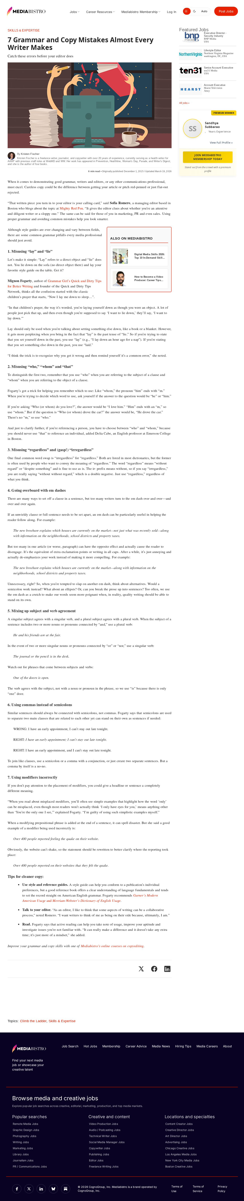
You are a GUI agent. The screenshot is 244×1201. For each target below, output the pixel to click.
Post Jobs (226, 11)
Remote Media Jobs (25, 1123)
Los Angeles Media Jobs (181, 1154)
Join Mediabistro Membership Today (207, 157)
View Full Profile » (221, 142)
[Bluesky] (53, 1188)
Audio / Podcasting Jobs (104, 1129)
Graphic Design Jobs (26, 1129)
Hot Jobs (90, 1046)
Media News (161, 1046)
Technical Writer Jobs (103, 1136)
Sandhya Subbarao (212, 125)
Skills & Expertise (24, 30)
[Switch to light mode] (187, 11)
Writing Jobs (21, 1142)
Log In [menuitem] (171, 12)
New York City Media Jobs (182, 1160)
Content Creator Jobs (179, 1123)
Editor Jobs (96, 1160)
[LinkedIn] (41, 1188)
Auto (204, 11)
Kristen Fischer (30, 153)
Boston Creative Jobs (179, 1166)
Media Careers (207, 1046)
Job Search (70, 1046)
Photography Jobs (24, 1136)
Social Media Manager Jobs (106, 1142)
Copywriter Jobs (99, 1148)
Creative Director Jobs (179, 1129)
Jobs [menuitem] (73, 12)
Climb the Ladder (33, 1021)
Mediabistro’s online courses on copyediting (112, 946)
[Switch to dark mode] (195, 11)
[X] (29, 1188)
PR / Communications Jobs (30, 1166)
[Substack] (65, 1188)
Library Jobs (21, 1154)
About (227, 1046)
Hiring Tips (183, 1046)
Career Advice (136, 1046)
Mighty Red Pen (71, 208)
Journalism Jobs (23, 1160)
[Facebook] (16, 1188)
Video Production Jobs (103, 1123)
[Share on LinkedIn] (167, 969)
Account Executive (214, 85)
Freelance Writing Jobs (103, 1166)
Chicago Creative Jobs (179, 1148)
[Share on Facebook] (154, 969)
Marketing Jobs (23, 1148)
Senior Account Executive (218, 67)
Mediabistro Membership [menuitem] (139, 12)
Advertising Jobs (176, 1142)
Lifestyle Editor (212, 50)
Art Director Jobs (176, 1136)
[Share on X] (141, 969)
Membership (111, 1046)
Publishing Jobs (99, 1154)
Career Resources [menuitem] (99, 12)
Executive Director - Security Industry (215, 34)
